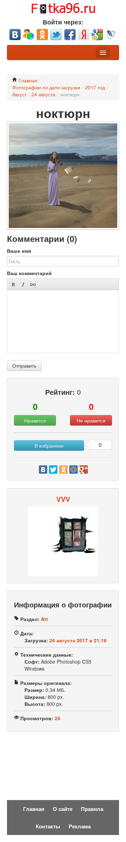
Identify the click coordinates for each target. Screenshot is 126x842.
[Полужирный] (13, 284)
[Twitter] (53, 469)
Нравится (35, 420)
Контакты (48, 826)
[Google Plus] (83, 469)
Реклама (80, 826)
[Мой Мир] (73, 469)
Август (19, 94)
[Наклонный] (23, 284)
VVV (63, 499)
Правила (92, 809)
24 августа (43, 94)
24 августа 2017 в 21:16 (78, 640)
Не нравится (91, 420)
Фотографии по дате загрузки (46, 87)
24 (57, 718)
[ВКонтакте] (43, 469)
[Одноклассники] (63, 469)
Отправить (24, 365)
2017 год (95, 87)
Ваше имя (19, 250)
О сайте (62, 809)
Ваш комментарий (29, 272)
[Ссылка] (32, 284)
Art (44, 618)
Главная (27, 80)
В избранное (49, 445)
